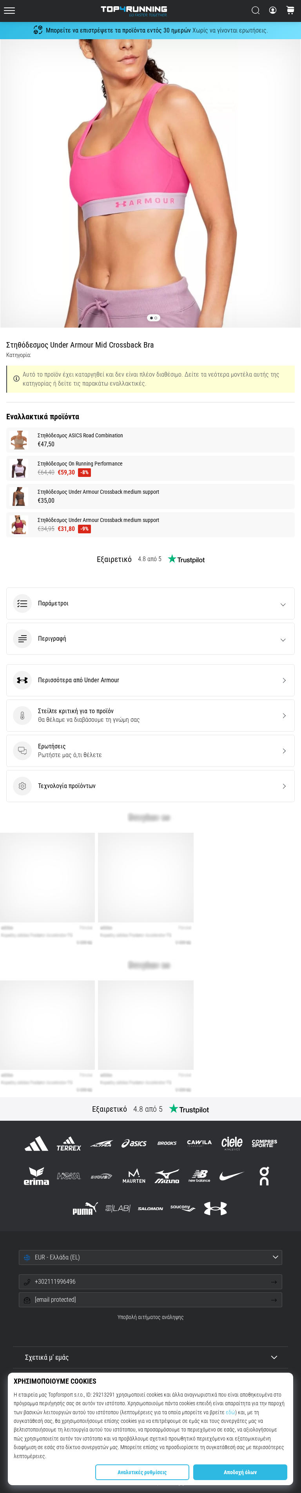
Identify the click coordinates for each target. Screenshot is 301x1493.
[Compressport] (264, 1143)
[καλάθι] (290, 11)
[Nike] (232, 1176)
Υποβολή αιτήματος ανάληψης (151, 1317)
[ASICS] (134, 1143)
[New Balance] (199, 1176)
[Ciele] (232, 1143)
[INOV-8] (101, 1176)
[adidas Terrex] (69, 1143)
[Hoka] (69, 1176)
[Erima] (36, 1176)
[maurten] (134, 1176)
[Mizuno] (166, 1176)
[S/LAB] (118, 1208)
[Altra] (101, 1143)
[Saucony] (183, 1208)
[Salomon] (150, 1208)
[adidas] (36, 1143)
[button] (150, 603)
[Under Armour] (215, 1208)
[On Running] (264, 1176)
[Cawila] (199, 1143)
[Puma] (85, 1208)
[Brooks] (166, 1143)
